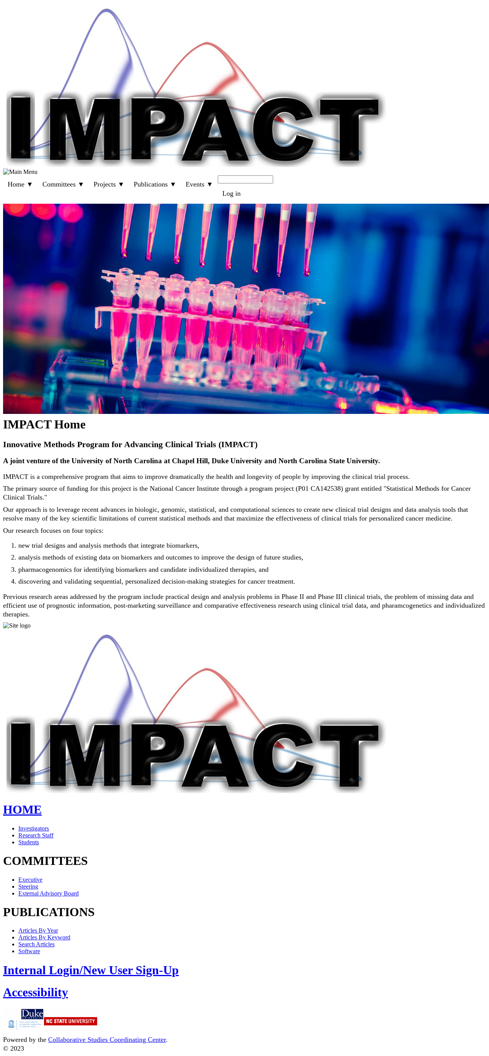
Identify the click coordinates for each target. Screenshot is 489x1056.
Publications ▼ (155, 184)
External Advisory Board (48, 893)
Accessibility (35, 992)
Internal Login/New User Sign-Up (91, 970)
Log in (231, 193)
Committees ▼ (63, 184)
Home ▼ (20, 184)
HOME (22, 809)
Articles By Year (38, 930)
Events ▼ (199, 184)
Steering (28, 886)
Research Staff (35, 835)
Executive (30, 879)
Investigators (33, 828)
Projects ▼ (109, 184)
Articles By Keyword (44, 937)
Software (29, 951)
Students (28, 842)
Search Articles (36, 944)
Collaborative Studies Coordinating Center (107, 1039)
